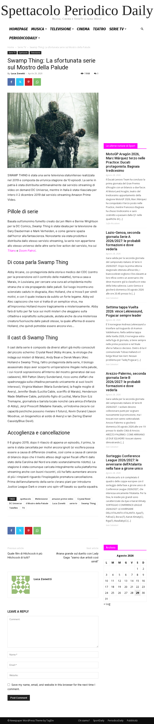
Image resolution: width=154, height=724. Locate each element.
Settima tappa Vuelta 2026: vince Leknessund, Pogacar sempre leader (124, 311)
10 (106, 581)
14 (131, 581)
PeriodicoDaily (23, 38)
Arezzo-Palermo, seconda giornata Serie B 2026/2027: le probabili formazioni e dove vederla (126, 381)
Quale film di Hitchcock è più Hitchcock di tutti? (25, 555)
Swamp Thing (88, 503)
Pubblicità (132, 720)
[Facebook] (11, 82)
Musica (37, 29)
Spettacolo (23, 52)
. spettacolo (25, 498)
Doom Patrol (27, 250)
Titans (12, 250)
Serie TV (116, 29)
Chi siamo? (84, 720)
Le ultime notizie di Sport (120, 145)
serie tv (73, 503)
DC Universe (15, 503)
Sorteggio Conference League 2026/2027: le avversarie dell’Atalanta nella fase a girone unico (124, 462)
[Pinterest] (28, 82)
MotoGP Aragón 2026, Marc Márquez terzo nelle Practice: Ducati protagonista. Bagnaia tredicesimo (125, 162)
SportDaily (98, 720)
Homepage (18, 29)
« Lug (107, 604)
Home (11, 47)
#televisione (41, 498)
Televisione (60, 29)
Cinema (83, 29)
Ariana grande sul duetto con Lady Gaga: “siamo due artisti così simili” (77, 557)
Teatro (99, 29)
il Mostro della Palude (37, 503)
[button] (141, 29)
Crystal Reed (83, 498)
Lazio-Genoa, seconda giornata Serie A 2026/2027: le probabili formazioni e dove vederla (123, 241)
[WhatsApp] (37, 82)
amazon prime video (62, 498)
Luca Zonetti (18, 73)
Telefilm (13, 507)
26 (119, 593)
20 (125, 587)
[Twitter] (20, 82)
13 (125, 581)
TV (23, 507)
